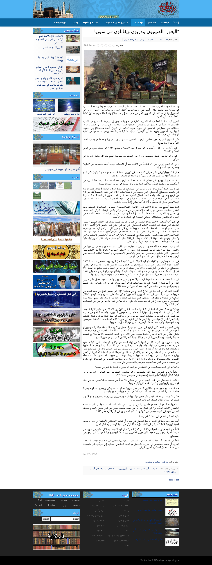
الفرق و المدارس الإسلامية (95, 515)
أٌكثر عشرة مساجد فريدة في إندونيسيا (62, 169)
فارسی (76, 505)
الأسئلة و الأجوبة (90, 22)
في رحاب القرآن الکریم (121, 540)
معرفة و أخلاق (99, 510)
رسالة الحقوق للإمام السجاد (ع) (118, 535)
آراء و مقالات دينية (98, 505)
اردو (65, 505)
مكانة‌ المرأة (100, 530)
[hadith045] (68, 185)
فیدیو (127, 545)
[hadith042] (60, 185)
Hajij (176, 22)
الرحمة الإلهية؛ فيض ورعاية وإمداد (50, 59)
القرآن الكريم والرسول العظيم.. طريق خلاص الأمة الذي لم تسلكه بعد (49, 70)
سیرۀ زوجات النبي (123, 525)
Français (76, 500)
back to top (174, 480)
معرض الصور (100, 540)
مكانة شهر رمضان (71, 114)
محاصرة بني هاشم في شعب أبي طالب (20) (147, 531)
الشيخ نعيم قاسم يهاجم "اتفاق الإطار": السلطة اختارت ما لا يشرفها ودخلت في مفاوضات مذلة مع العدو (49, 83)
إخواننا (127, 530)
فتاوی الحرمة (99, 525)
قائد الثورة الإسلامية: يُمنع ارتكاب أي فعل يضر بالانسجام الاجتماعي (49, 39)
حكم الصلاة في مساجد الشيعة (148, 540)
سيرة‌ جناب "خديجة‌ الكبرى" (149, 510)
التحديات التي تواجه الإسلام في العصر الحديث (147, 521)
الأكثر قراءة (172, 494)
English (51, 505)
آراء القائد (126, 510)
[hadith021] (37, 195)
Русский (38, 505)
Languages (60, 22)
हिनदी (40, 500)
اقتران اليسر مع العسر (53, 47)
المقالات (139, 22)
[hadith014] (45, 185)
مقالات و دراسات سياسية (156, 462)
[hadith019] (52, 185)
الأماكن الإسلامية (70, 137)
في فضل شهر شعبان (45, 114)
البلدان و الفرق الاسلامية (116, 22)
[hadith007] (37, 185)
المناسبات (74, 95)
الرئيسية (164, 22)
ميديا (75, 22)
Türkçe (64, 500)
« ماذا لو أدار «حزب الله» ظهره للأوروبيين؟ (137, 468)
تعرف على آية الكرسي (152, 500)
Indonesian (50, 500)
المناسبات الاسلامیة (98, 535)
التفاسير (152, 22)
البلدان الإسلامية (123, 515)
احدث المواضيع (71, 30)
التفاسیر (101, 500)
